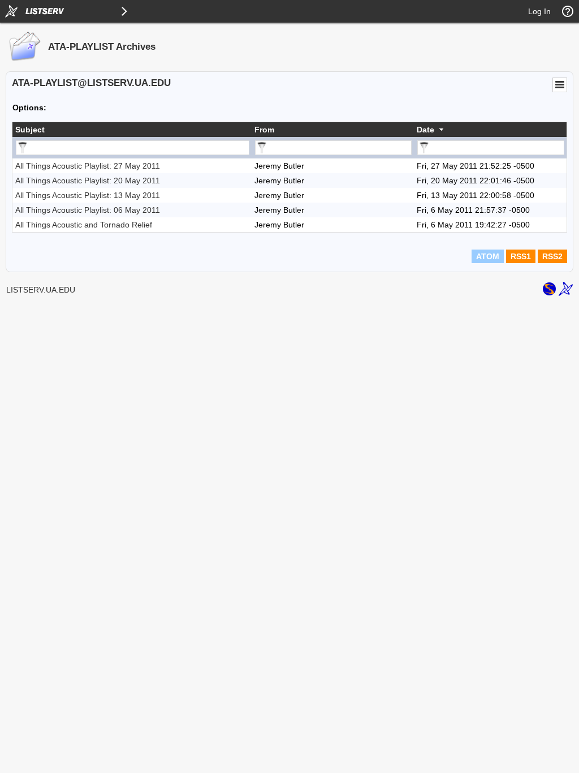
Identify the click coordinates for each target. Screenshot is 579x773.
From (264, 129)
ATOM (487, 256)
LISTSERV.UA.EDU (40, 289)
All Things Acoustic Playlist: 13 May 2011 (87, 195)
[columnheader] (132, 129)
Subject (30, 129)
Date (425, 129)
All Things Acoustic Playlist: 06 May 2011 (87, 209)
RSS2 (552, 256)
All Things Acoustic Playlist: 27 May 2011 (87, 165)
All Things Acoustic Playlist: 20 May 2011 (87, 180)
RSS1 (521, 256)
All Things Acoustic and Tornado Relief (83, 224)
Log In (539, 11)
